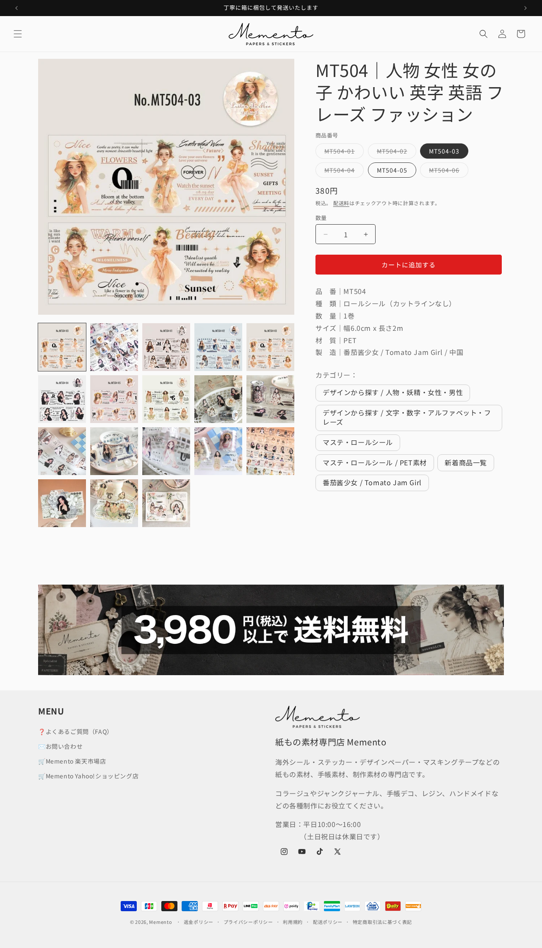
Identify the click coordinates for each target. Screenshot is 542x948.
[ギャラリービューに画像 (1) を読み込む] (62, 347)
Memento (160, 921)
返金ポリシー (198, 921)
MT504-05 (392, 170)
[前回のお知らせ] (16, 8)
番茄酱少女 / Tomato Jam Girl (372, 482)
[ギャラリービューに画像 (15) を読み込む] (270, 451)
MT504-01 (342, 152)
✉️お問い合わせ (60, 746)
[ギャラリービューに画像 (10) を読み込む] (270, 399)
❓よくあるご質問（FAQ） (75, 731)
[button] (17, 34)
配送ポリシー (328, 921)
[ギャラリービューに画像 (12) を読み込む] (114, 451)
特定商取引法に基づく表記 (382, 921)
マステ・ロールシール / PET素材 (375, 462)
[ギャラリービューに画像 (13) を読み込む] (166, 451)
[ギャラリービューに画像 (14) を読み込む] (218, 451)
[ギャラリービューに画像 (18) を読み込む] (166, 503)
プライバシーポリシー (248, 921)
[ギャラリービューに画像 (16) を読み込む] (62, 503)
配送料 (341, 202)
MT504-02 (395, 152)
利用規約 (293, 921)
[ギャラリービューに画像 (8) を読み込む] (166, 399)
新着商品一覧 (466, 462)
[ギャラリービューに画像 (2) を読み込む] (114, 347)
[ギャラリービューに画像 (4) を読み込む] (218, 347)
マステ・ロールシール (358, 442)
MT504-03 (444, 151)
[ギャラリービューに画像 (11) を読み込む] (62, 451)
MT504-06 (447, 171)
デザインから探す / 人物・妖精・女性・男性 (393, 392)
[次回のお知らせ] (525, 8)
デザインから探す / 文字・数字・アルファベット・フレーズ (407, 417)
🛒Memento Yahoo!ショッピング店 (88, 776)
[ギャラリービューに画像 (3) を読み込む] (166, 347)
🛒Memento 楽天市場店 (72, 761)
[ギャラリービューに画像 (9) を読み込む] (218, 399)
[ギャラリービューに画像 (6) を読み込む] (62, 399)
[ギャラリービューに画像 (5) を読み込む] (270, 347)
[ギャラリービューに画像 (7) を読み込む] (114, 399)
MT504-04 (342, 171)
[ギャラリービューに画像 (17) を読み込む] (114, 503)
